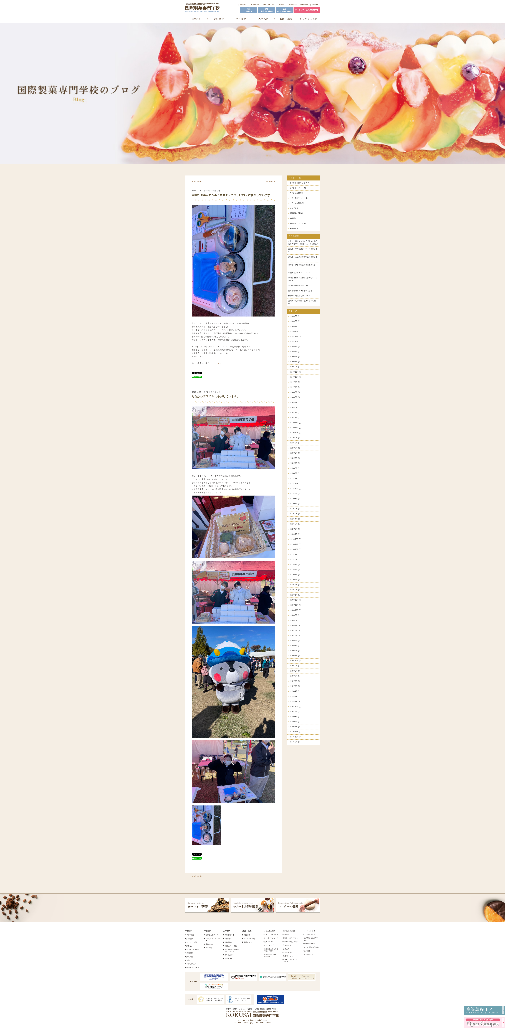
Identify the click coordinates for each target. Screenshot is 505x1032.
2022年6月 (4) (295, 509)
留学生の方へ (255, 4)
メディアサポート (192, 964)
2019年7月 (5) (295, 676)
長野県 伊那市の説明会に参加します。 (302, 266)
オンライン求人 (309, 934)
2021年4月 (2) (295, 580)
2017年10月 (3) (295, 737)
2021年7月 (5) (295, 565)
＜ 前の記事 (197, 181)
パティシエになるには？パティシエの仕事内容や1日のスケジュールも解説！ (303, 242)
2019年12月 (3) (295, 661)
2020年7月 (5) (295, 625)
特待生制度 (229, 942)
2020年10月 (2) (295, 610)
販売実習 (189, 957)
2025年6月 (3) (295, 347)
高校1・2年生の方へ (290, 938)
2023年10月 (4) (295, 433)
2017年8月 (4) (295, 742)
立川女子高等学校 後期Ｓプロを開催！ (302, 302)
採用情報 (286, 934)
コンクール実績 (290, 905)
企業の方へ (282, 4)
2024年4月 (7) (295, 402)
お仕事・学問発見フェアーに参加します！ (302, 250)
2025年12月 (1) (295, 331)
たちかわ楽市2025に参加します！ (301, 291)
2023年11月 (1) (295, 428)
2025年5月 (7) (295, 352)
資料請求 (307, 951)
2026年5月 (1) (295, 316)
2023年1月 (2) (295, 478)
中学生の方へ (244, 4)
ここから (217, 363)
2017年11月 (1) (295, 732)
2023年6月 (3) (295, 453)
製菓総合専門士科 (212, 935)
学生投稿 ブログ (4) (298, 223)
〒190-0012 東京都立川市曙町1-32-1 (252, 1020)
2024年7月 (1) (295, 387)
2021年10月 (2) (295, 549)
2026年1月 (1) (295, 326)
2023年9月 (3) (295, 438)
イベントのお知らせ (211, 191)
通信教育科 (209, 944)
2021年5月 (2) (295, 575)
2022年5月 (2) (295, 514)
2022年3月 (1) (295, 524)
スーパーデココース (271, 938)
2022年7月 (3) (295, 504)
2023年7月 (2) (295, 448)
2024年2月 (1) (295, 412)
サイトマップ (268, 945)
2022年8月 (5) (295, 499)
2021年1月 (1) (295, 595)
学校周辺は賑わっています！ (299, 273)
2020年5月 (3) (295, 635)
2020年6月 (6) (295, 630)
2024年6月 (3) (295, 392)
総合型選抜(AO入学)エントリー (311, 939)
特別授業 (189, 953)
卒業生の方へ (293, 4)
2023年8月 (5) (295, 443)
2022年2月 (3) (295, 529)
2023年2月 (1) (295, 473)
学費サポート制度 (231, 946)
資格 (188, 960)
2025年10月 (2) (295, 341)
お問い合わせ (309, 954)
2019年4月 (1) (295, 691)
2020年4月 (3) (295, 641)
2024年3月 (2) (295, 407)
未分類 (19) (294, 228)
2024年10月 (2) (295, 377)
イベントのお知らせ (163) (299, 183)
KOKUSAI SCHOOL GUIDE (290, 961)
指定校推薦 (229, 959)
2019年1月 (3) (295, 701)
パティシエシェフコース (213, 939)
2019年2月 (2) (295, 696)
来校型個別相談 (309, 944)
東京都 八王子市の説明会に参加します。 (302, 258)
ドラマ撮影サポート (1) (298, 198)
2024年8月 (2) (295, 382)
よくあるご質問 (269, 931)
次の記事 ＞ (270, 181)
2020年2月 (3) (295, 651)
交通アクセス (268, 942)
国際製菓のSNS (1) (297, 213)
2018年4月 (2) (295, 711)
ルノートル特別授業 (246, 905)
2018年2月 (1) (295, 722)
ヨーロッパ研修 (197, 905)
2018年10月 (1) (295, 706)
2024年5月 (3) (295, 397)
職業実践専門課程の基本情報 (271, 955)
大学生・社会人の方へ (269, 4)
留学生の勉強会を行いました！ (300, 296)
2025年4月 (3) (295, 357)
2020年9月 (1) (295, 615)
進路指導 (247, 935)
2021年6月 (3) (295, 570)
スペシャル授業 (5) (297, 193)
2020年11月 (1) (295, 605)
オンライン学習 (309, 931)
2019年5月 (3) (295, 686)
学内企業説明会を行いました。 (300, 286)
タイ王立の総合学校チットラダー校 (242, 999)
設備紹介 (189, 939)
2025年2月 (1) (295, 367)
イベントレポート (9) (298, 188)
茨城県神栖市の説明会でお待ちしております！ (302, 279)
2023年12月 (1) (295, 423)
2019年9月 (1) (295, 666)
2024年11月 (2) (295, 372)
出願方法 (228, 939)
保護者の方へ (304, 4)
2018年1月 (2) (295, 727)
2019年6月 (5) (295, 681)
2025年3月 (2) (295, 362)
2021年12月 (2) (295, 539)
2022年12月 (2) (295, 483)
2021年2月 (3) (295, 590)
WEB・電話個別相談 (311, 947)
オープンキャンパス (271, 934)
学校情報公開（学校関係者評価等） (271, 950)
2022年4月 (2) (295, 519)
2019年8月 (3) (295, 671)
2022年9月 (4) (295, 493)
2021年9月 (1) (295, 554)
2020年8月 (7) (295, 620)
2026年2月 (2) (295, 321)
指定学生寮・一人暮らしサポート (232, 950)
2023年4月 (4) (295, 463)
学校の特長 (190, 935)
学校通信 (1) (294, 218)
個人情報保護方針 (289, 931)
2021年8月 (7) (295, 559)
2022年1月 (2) (295, 534)
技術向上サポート (192, 967)
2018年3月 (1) (295, 717)
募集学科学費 (229, 935)
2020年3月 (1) (295, 646)
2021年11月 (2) (295, 544)
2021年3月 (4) (295, 585)
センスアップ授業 (192, 949)
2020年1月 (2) (295, 656)
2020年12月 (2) (295, 600)
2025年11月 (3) (295, 336)
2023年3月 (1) (295, 468)
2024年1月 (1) (295, 417)
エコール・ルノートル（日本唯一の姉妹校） (214, 999)
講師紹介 (189, 946)
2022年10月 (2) (295, 488)
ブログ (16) (294, 208)
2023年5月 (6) (295, 458)
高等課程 (209, 948)
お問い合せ (315, 4)
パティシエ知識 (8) (297, 203)
